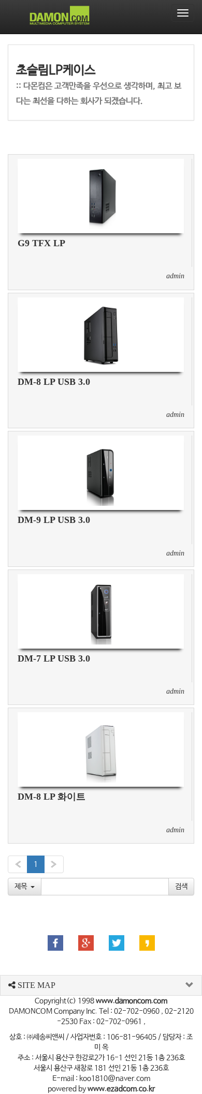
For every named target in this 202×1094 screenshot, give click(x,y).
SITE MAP (35, 985)
